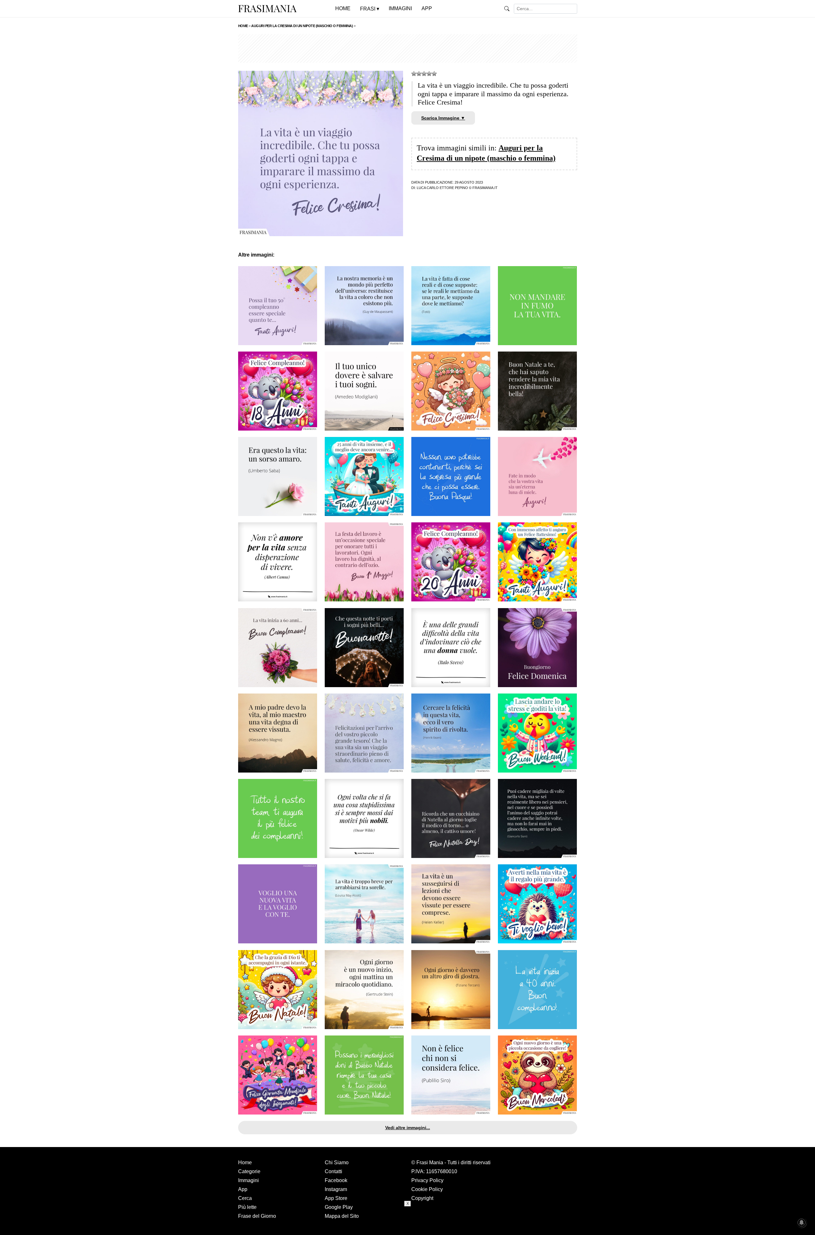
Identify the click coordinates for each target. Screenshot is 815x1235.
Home (245, 1162)
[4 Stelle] (429, 73)
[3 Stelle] (424, 73)
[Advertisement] (407, 48)
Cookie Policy (427, 1189)
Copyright (422, 1198)
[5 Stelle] (434, 73)
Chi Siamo (337, 1162)
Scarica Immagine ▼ (443, 117)
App (242, 1189)
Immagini (248, 1180)
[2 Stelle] (419, 73)
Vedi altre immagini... (407, 1127)
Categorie (249, 1171)
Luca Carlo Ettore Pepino (442, 188)
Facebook (336, 1180)
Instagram (336, 1189)
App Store (336, 1198)
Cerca (245, 1198)
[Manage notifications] (802, 1222)
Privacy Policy (427, 1180)
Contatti (333, 1171)
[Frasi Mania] (267, 8)
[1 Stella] (413, 73)
